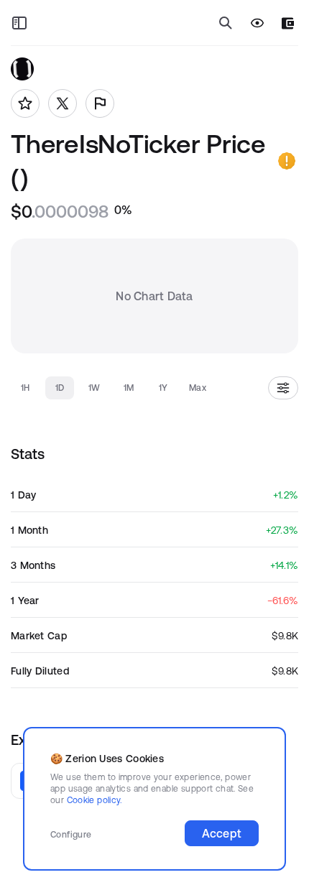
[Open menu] (19, 23)
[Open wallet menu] (287, 23)
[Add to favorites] (25, 103)
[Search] (225, 23)
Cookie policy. (94, 800)
